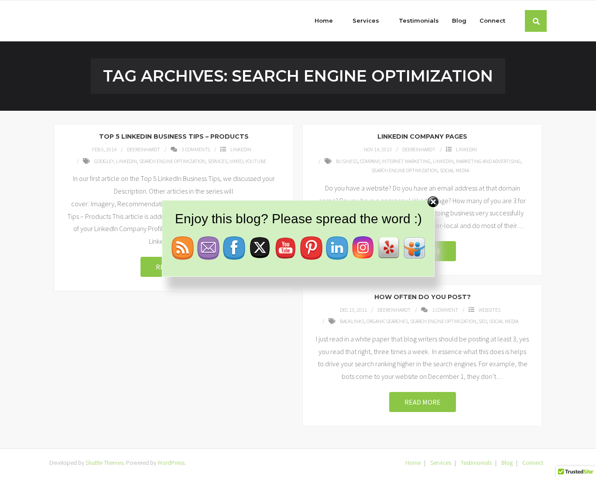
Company (370, 161)
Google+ (104, 161)
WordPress (171, 463)
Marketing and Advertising (488, 161)
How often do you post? (422, 297)
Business (347, 161)
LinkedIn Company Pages (422, 136)
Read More (422, 402)
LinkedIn (240, 149)
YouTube (255, 161)
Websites (489, 310)
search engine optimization (172, 161)
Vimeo (236, 161)
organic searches (387, 321)
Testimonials (476, 463)
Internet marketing (406, 161)
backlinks (352, 321)
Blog (507, 463)
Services (217, 161)
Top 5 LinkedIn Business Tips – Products (174, 136)
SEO (483, 321)
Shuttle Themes (104, 463)
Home (413, 463)
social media (454, 170)
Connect (532, 463)
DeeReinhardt (143, 149)
